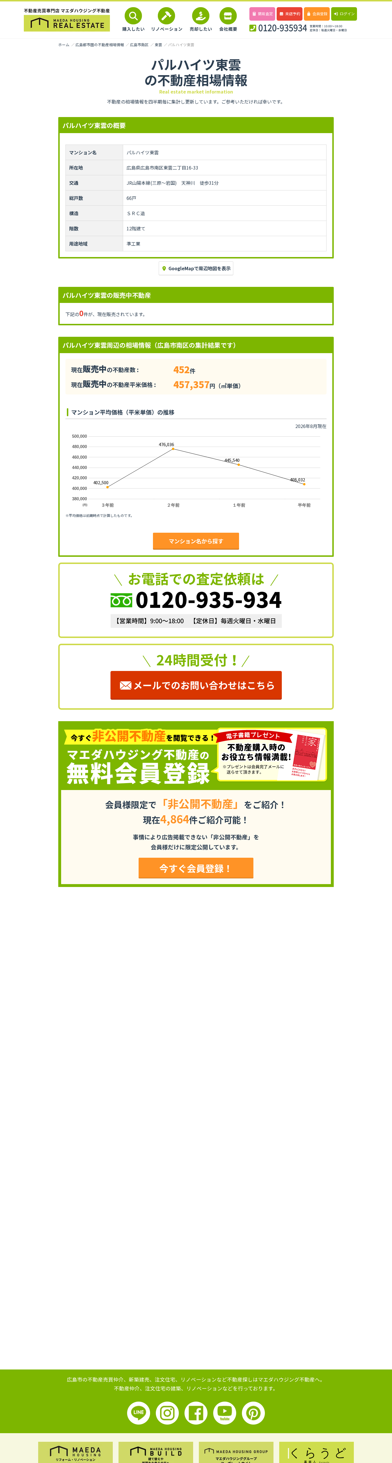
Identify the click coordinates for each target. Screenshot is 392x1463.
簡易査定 (265, 13)
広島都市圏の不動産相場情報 (99, 44)
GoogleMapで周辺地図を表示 (199, 268)
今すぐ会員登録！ (196, 868)
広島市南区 (139, 44)
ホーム (63, 44)
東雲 (158, 44)
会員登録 (320, 13)
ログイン (347, 13)
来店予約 (292, 13)
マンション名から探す (196, 541)
